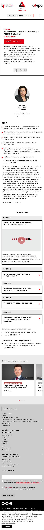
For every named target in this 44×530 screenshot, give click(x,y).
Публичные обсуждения (10, 464)
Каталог (4, 439)
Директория (6, 450)
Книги (4, 446)
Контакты (5, 415)
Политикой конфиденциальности (27, 482)
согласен (8, 487)
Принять (7, 526)
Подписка (29, 15)
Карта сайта (6, 425)
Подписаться (8, 495)
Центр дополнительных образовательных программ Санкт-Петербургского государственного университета (23, 345)
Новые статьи (6, 462)
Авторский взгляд (8, 466)
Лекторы (5, 441)
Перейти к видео (14, 41)
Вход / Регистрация (15, 15)
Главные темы (6, 460)
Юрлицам (5, 444)
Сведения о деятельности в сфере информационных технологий (20, 422)
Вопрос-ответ (7, 413)
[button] (19, 400)
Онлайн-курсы (7, 435)
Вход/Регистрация (10, 409)
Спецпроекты (6, 448)
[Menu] (41, 16)
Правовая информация (10, 417)
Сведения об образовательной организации (17, 419)
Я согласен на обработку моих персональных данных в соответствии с (23, 481)
